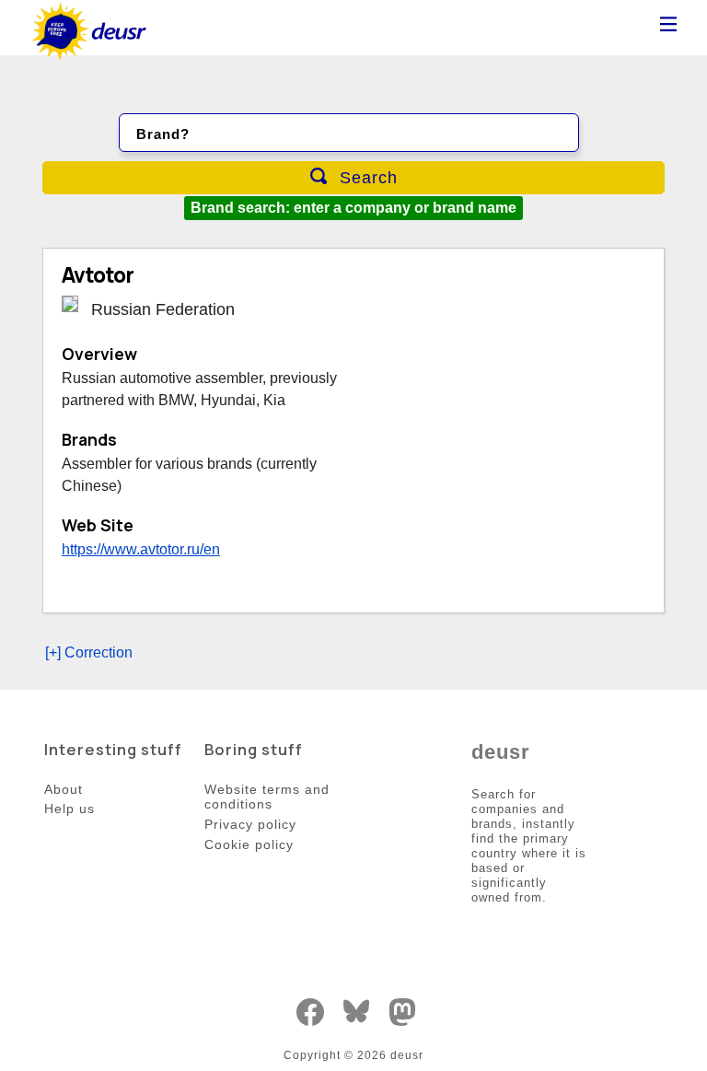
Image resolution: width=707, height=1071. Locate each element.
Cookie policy (249, 844)
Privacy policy (250, 824)
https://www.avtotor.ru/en (141, 549)
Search (366, 178)
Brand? (163, 134)
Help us (69, 808)
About (63, 789)
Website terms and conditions (267, 797)
